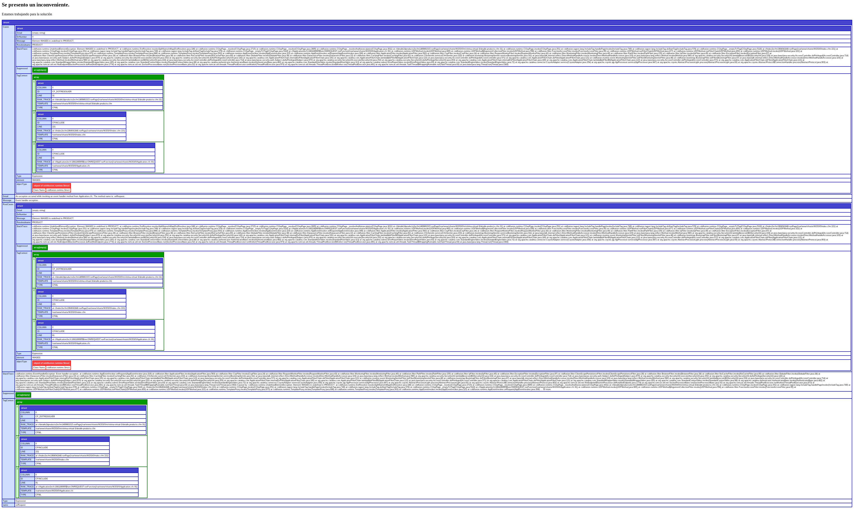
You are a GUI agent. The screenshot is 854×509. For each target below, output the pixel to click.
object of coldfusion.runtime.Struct (51, 186)
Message (21, 41)
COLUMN (41, 88)
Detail (19, 33)
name (5, 505)
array (36, 77)
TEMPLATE (42, 104)
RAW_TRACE (43, 100)
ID (38, 92)
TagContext (22, 75)
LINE (39, 96)
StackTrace (22, 49)
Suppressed (22, 68)
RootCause (8, 204)
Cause (6, 27)
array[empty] (40, 70)
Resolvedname (23, 45)
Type (19, 176)
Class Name (39, 190)
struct (6, 22)
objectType (22, 184)
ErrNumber (22, 37)
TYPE (40, 108)
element (20, 180)
